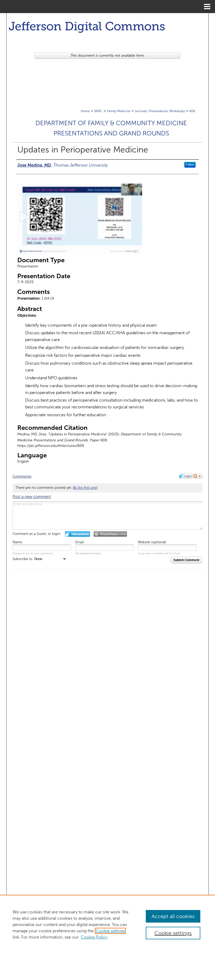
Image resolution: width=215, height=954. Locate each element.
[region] (107, 924)
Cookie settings (110, 931)
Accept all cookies (173, 916)
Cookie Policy (94, 937)
